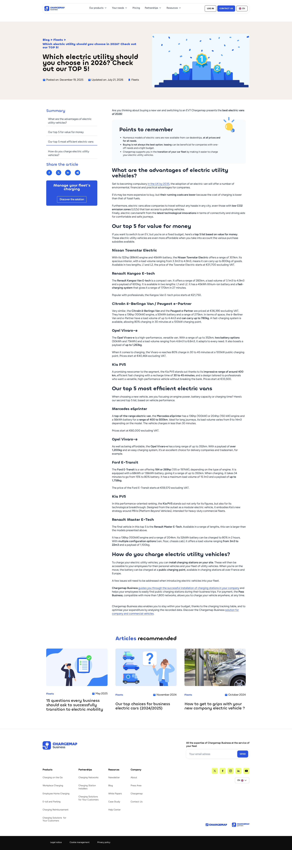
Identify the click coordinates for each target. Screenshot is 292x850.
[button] (98, 8)
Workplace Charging (53, 785)
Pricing (136, 7)
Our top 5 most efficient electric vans (70, 141)
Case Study (114, 801)
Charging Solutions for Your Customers (54, 819)
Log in (210, 8)
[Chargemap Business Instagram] (231, 771)
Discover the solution (72, 199)
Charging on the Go (53, 777)
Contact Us (137, 801)
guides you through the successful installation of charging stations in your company (188, 588)
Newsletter (114, 777)
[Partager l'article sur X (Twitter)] (58, 173)
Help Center (114, 809)
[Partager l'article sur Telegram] (77, 173)
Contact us (226, 8)
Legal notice (56, 842)
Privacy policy (103, 842)
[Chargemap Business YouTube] (246, 771)
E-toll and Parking (52, 801)
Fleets (58, 40)
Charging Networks (88, 777)
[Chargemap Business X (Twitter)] (215, 771)
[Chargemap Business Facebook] (223, 771)
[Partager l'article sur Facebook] (49, 173)
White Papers (115, 793)
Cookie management (79, 842)
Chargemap (137, 793)
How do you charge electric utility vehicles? (68, 153)
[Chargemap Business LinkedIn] (238, 771)
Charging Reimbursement (55, 809)
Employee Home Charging (56, 793)
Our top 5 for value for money (66, 132)
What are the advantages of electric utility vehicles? (70, 120)
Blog (46, 40)
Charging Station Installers (87, 787)
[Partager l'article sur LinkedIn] (68, 173)
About (134, 777)
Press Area (136, 785)
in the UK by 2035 (158, 183)
